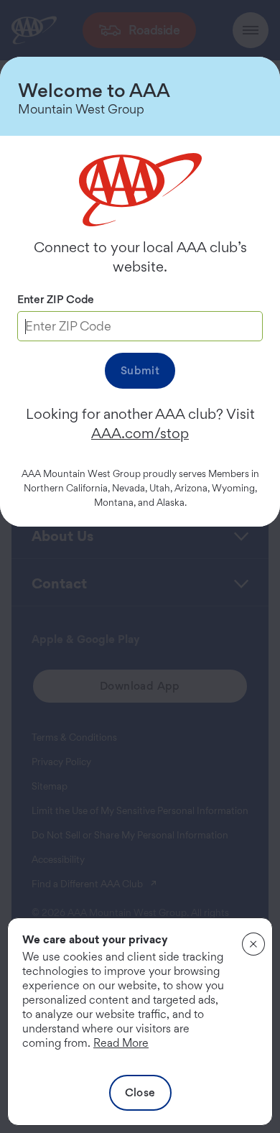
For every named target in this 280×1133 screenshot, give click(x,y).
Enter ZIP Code (55, 299)
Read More (121, 1043)
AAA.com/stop (140, 433)
